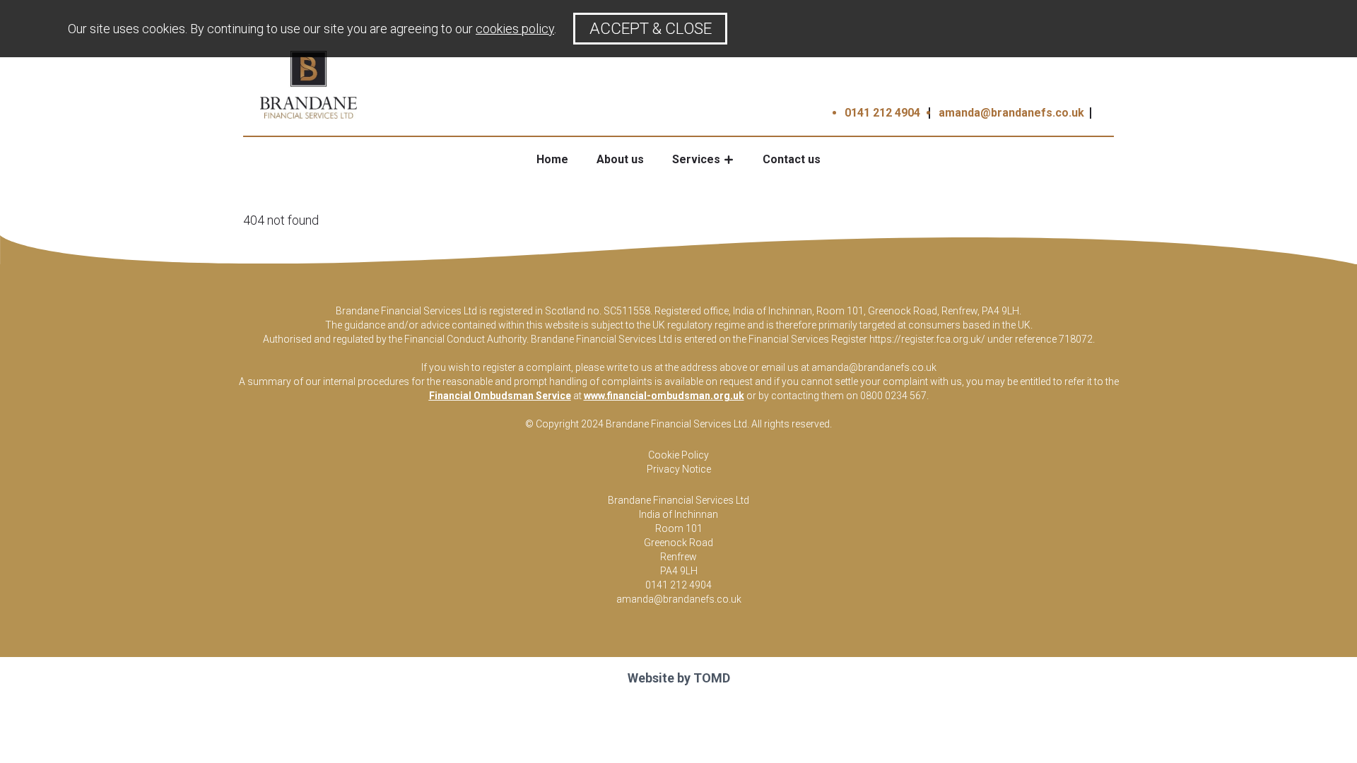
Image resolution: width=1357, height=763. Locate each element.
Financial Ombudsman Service (500, 395)
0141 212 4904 (882, 112)
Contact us (792, 159)
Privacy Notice (679, 469)
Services (696, 159)
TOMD (711, 677)
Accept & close (650, 28)
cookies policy (515, 28)
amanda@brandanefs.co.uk (1011, 112)
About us (620, 159)
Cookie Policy (678, 455)
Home (552, 159)
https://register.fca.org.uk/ (927, 339)
